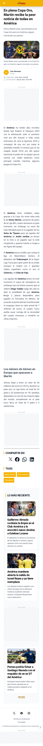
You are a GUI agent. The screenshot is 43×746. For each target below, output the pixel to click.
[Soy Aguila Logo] (21, 3)
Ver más (21, 697)
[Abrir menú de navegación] (4, 3)
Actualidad (9, 480)
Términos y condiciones (21, 719)
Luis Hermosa (15, 71)
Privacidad (21, 722)
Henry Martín (10, 474)
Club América (23, 474)
